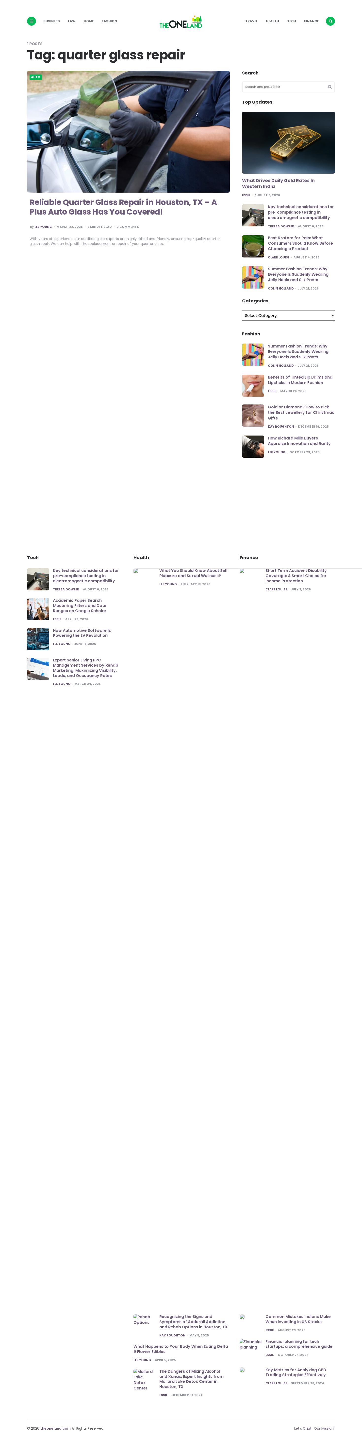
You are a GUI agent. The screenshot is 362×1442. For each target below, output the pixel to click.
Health (272, 21)
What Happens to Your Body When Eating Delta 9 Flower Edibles (180, 1349)
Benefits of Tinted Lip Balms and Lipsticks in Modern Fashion (300, 379)
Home (89, 21)
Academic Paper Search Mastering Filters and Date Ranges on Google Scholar (79, 606)
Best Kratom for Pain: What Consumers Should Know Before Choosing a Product (300, 243)
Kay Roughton (281, 427)
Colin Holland (281, 289)
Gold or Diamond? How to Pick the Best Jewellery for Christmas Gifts (301, 412)
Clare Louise (279, 257)
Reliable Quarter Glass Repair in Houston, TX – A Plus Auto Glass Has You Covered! (123, 207)
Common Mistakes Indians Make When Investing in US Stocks (298, 1319)
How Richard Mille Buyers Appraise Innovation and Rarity (299, 440)
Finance (311, 21)
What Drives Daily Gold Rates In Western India (278, 183)
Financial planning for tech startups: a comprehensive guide (298, 1344)
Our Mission (324, 1428)
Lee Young (43, 227)
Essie (246, 195)
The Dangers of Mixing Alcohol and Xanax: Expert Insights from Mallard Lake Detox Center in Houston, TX (191, 1379)
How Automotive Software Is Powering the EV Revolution (82, 633)
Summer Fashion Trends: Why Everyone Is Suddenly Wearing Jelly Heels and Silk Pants (298, 274)
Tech (291, 21)
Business (51, 21)
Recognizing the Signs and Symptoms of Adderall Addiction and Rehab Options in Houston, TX (193, 1322)
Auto (35, 77)
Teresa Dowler (281, 226)
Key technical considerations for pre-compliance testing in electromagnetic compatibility (301, 212)
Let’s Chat (303, 1428)
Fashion (109, 21)
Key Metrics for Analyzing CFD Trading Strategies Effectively (295, 1372)
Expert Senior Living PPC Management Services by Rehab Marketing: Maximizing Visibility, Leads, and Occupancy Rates (85, 667)
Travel (251, 21)
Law (72, 21)
